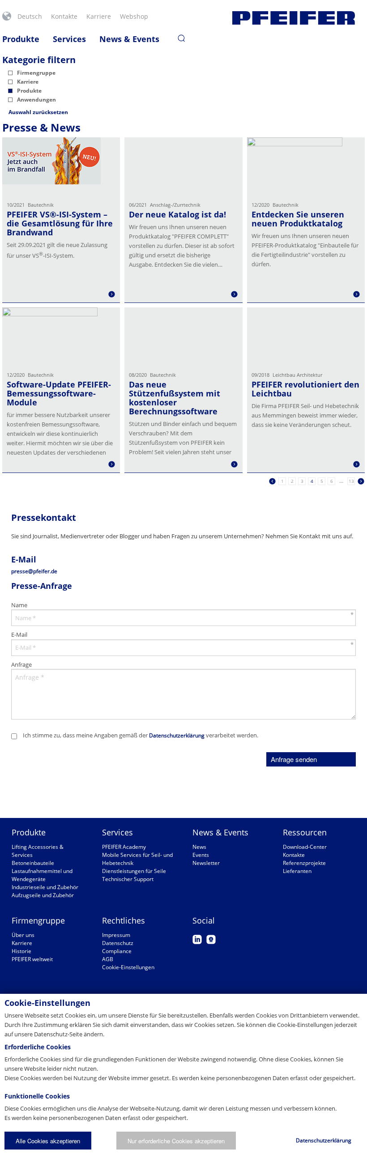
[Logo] (293, 18)
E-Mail (19, 634)
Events (200, 855)
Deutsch (29, 16)
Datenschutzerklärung (177, 735)
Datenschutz (117, 943)
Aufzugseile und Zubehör (43, 895)
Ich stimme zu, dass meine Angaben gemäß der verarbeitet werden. (140, 735)
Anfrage (21, 664)
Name (19, 605)
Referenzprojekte (304, 863)
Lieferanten (297, 871)
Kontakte (64, 16)
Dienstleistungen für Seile (134, 871)
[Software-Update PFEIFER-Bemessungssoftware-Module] (61, 336)
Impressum (116, 935)
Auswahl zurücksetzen (38, 112)
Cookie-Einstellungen (128, 967)
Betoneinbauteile (33, 863)
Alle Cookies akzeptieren (48, 1141)
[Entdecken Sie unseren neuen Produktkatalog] (306, 166)
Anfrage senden (294, 759)
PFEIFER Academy (124, 847)
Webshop (134, 16)
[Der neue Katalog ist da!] (183, 166)
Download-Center (305, 847)
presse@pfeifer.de (34, 571)
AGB (107, 959)
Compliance (117, 951)
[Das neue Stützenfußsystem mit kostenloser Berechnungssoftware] (183, 336)
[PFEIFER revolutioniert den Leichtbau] (306, 336)
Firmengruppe (36, 73)
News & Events (129, 39)
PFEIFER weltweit (32, 959)
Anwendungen (36, 99)
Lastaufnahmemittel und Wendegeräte (42, 875)
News (199, 847)
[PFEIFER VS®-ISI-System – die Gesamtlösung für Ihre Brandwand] (61, 166)
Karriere (98, 16)
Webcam (211, 939)
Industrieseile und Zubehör (45, 887)
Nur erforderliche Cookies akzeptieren (176, 1141)
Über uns (23, 935)
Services (69, 39)
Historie (21, 951)
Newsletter (206, 863)
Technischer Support (128, 879)
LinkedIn (197, 939)
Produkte (20, 39)
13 (351, 481)
